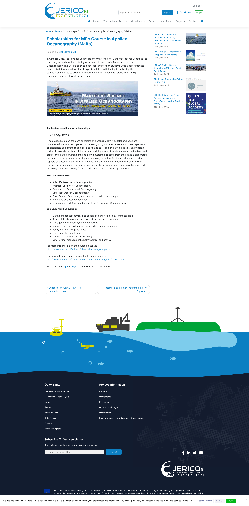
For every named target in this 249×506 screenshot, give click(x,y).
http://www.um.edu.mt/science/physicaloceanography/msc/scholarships (86, 259)
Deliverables (105, 396)
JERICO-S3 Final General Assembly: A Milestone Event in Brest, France (168, 68)
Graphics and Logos (108, 407)
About (96, 21)
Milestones (104, 402)
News (161, 21)
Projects (180, 21)
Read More (188, 500)
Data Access (50, 418)
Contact (193, 21)
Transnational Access (115, 21)
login (65, 266)
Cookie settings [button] (204, 500)
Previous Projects (53, 428)
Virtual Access (138, 21)
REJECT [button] (220, 500)
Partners (103, 391)
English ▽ (198, 5)
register (75, 266)
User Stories (105, 412)
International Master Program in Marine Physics (126, 289)
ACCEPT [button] (230, 501)
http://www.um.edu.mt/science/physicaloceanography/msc (79, 249)
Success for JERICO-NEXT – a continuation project (64, 289)
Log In (199, 12)
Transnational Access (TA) (57, 396)
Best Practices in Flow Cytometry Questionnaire (121, 418)
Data (151, 21)
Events (169, 21)
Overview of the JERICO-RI (57, 391)
